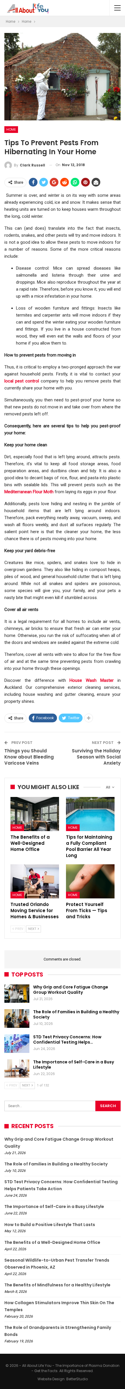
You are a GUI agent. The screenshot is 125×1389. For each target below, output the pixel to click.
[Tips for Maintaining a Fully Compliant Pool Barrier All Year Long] (90, 814)
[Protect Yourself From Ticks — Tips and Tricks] (90, 881)
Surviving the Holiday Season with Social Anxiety (96, 757)
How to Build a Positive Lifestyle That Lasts (49, 1225)
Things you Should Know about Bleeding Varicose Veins (29, 757)
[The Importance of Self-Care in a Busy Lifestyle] (16, 1068)
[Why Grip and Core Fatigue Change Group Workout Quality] (16, 993)
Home (11, 129)
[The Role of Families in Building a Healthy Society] (16, 1018)
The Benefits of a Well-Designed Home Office (52, 1242)
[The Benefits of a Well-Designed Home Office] (34, 814)
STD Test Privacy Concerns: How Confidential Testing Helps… (67, 1039)
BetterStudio (77, 1378)
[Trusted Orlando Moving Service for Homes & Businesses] (34, 881)
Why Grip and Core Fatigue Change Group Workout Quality (70, 989)
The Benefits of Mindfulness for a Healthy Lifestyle (57, 1285)
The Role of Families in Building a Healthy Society (76, 1014)
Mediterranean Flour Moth (28, 491)
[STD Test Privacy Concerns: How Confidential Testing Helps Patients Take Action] (16, 1043)
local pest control (21, 381)
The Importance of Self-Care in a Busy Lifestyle (73, 1064)
